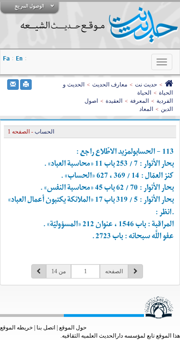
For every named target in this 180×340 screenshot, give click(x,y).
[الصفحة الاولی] (169, 84)
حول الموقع (72, 327)
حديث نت (146, 84)
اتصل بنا (45, 327)
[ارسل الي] (13, 84)
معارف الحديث (109, 84)
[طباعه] (26, 84)
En (19, 58)
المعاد (146, 109)
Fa (6, 58)
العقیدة (114, 100)
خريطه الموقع (16, 327)
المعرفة (139, 100)
